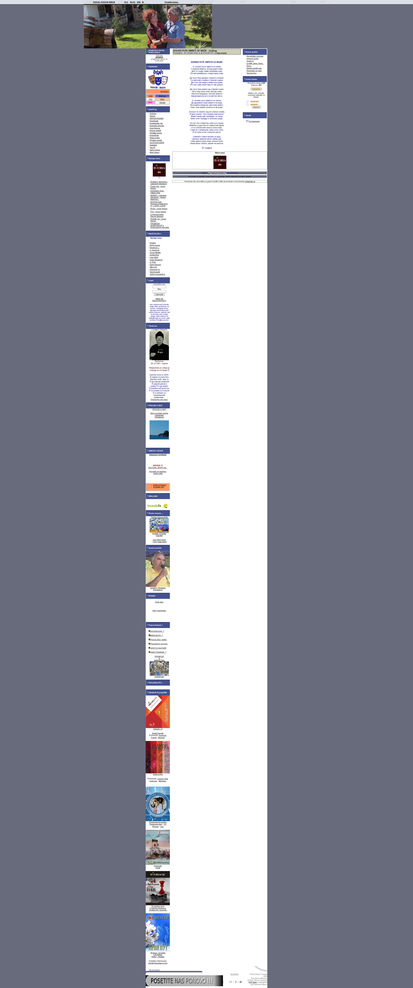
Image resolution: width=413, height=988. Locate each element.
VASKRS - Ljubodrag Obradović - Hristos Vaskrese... (158, 197)
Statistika (153, 145)
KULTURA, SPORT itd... (157, 468)
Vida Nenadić (155, 272)
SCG (126, 2)
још (164, 96)
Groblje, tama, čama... (255, 63)
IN (143, 2)
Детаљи (155, 826)
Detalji (158, 868)
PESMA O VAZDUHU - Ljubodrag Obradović (159, 183)
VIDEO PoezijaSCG (157, 274)
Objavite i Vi (157, 729)
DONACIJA (159, 656)
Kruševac (162, 735)
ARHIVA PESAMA (156, 118)
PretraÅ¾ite (154, 135)
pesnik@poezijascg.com (157, 963)
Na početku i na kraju (255, 56)
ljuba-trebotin (222, 53)
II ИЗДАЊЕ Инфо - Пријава (157, 956)
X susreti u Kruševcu (158, 908)
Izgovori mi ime (252, 59)
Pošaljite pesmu (156, 133)
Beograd (161, 738)
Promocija (158, 866)
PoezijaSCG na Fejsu (158, 644)
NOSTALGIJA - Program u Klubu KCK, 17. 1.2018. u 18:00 (159, 204)
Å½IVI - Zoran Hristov (158, 209)
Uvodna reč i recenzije (158, 910)
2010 (161, 96)
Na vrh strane (154, 970)
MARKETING (159, 660)
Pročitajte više (158, 487)
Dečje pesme (155, 245)
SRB (139, 2)
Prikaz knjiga (155, 138)
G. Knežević (154, 250)
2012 (162, 99)
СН (165, 824)
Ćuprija (153, 738)
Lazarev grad (162, 779)
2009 (150, 96)
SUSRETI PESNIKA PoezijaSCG (158, 589)
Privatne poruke (156, 140)
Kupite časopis (158, 733)
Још (162, 826)
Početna (153, 114)
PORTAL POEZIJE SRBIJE (104, 2)
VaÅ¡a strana (155, 150)
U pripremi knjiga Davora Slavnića (156, 215)
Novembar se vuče (254, 71)
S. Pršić (153, 262)
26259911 (159, 57)
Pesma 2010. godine (158, 640)
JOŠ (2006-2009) (160, 542)
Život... (249, 66)
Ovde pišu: (159, 602)
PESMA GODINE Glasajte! (159, 535)
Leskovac (153, 781)
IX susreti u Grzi (157, 906)
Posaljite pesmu (171, 2)
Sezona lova (251, 73)
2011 (150, 99)
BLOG (132, 2)
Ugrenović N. (155, 269)
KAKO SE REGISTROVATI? (159, 300)
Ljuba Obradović (156, 260)
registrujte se (250, 181)
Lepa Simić (154, 257)
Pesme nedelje (155, 131)
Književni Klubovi (159, 485)
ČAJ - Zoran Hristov (158, 212)
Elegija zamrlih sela (254, 68)
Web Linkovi (154, 152)
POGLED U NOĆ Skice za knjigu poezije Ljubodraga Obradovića (159, 413)
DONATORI (159, 677)
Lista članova (155, 128)
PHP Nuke (253, 982)
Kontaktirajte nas (156, 123)
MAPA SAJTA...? (156, 635)
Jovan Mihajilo (155, 252)
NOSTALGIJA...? (157, 631)
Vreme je (250, 61)
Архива (162, 102)
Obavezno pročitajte (157, 455)
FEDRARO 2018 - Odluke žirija (157, 192)
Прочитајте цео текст (159, 399)
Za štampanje (254, 121)
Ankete (152, 116)
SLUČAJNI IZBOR (157, 143)
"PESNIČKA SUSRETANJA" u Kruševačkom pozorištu (159, 225)
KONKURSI (154, 255)
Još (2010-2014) (159, 540)
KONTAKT (235, 974)
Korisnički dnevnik (157, 126)
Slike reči (153, 267)
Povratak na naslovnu (157, 471)
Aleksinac (162, 781)
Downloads (154, 121)
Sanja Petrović (155, 265)
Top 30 (152, 147)
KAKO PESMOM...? (158, 652)
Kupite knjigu (158, 774)
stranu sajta (157, 473)
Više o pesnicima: (159, 611)
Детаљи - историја (157, 953)
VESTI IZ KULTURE (158, 648)
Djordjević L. (154, 248)
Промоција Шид (155, 824)
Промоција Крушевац (157, 822)
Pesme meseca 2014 (159, 517)
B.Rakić (153, 243)
